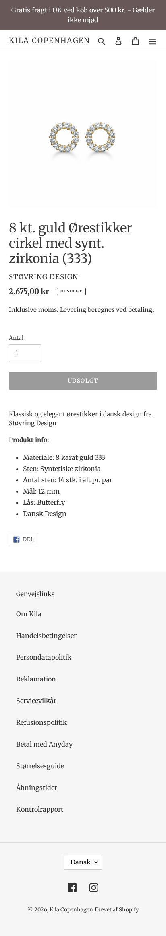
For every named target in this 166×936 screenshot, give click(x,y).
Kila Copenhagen (49, 40)
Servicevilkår (36, 701)
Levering (73, 309)
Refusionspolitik (41, 722)
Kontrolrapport (39, 809)
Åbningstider (36, 788)
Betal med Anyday (44, 744)
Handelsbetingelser (46, 636)
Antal (16, 337)
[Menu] (152, 40)
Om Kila (29, 614)
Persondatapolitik (43, 657)
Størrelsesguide (40, 766)
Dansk (81, 862)
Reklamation (36, 679)
